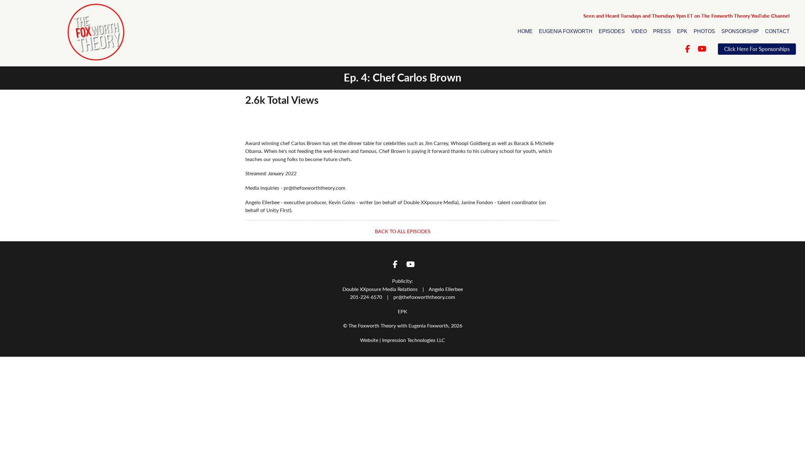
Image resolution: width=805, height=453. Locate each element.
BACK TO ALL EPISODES (402, 231)
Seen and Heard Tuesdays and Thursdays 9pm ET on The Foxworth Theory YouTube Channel (686, 15)
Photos (704, 31)
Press (662, 31)
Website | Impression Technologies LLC (402, 340)
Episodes (612, 31)
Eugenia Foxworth (565, 31)
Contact (777, 31)
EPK (682, 31)
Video (639, 31)
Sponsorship (740, 31)
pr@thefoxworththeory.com (424, 296)
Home (525, 31)
